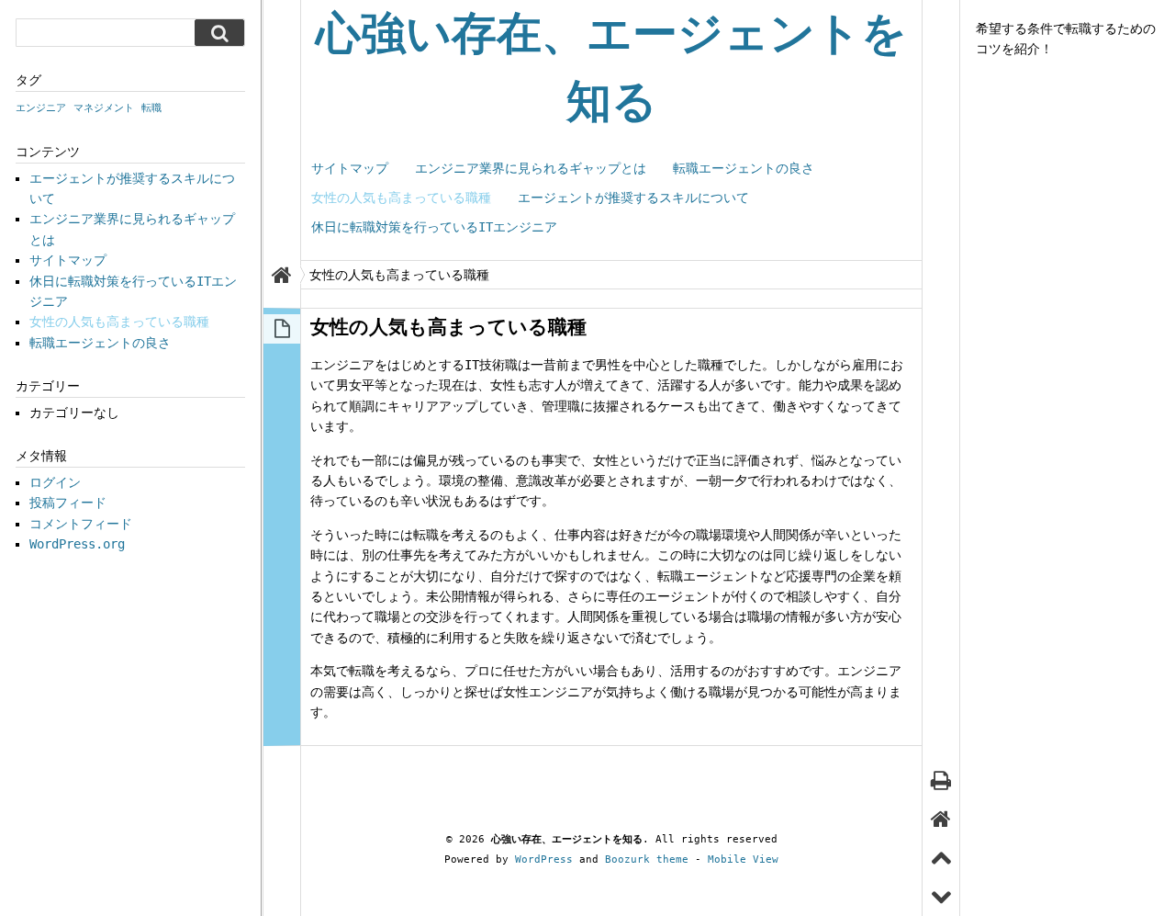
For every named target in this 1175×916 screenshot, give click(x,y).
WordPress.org (77, 544)
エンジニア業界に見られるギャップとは (530, 168)
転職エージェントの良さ (743, 168)
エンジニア (41, 108)
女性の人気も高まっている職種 (401, 197)
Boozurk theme (646, 859)
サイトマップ (349, 168)
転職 (151, 108)
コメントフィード (80, 523)
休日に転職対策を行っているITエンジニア (434, 227)
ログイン (55, 482)
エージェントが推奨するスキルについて (633, 197)
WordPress (544, 859)
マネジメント (103, 108)
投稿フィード (67, 502)
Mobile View (743, 859)
